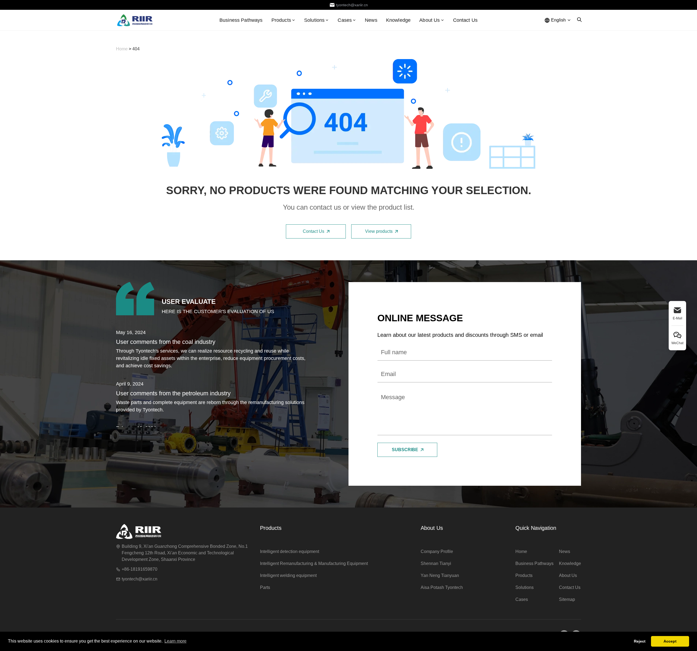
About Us (432, 528)
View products (379, 231)
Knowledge (398, 20)
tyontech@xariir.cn (139, 579)
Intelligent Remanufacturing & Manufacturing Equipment (314, 563)
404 (136, 49)
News (371, 20)
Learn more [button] (175, 641)
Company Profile (437, 551)
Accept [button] (670, 641)
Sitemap (567, 599)
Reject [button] (640, 641)
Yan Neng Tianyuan (440, 575)
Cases (521, 599)
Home (122, 49)
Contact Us (465, 20)
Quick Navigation (535, 528)
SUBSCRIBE (405, 449)
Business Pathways (241, 20)
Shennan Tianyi (436, 563)
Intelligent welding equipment (288, 575)
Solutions (524, 587)
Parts (265, 587)
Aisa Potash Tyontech (442, 587)
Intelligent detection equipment (289, 551)
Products (281, 20)
